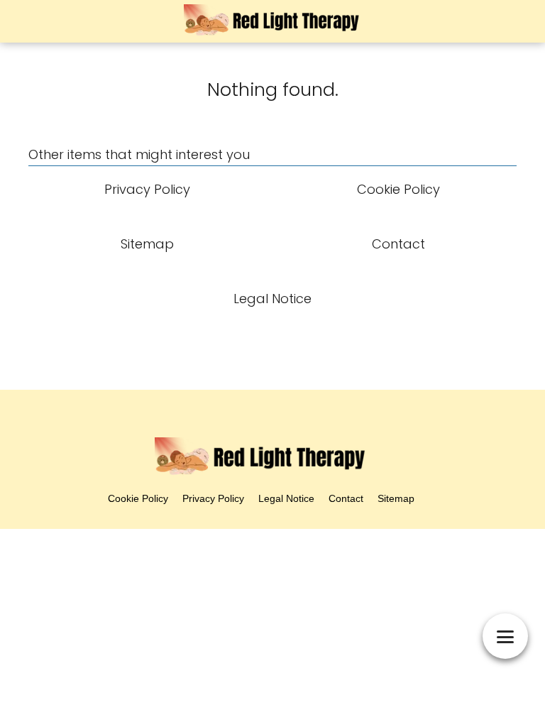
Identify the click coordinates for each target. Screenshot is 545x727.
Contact (346, 498)
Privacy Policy (213, 498)
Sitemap (396, 498)
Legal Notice (286, 498)
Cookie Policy (138, 498)
